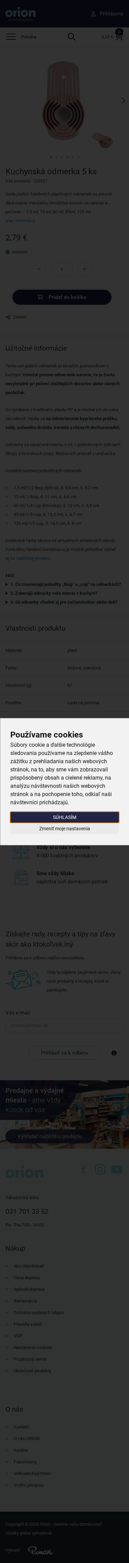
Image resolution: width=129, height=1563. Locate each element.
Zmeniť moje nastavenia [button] (64, 828)
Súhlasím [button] (64, 817)
